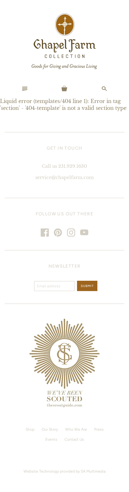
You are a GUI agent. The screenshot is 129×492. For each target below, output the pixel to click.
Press (99, 429)
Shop (30, 429)
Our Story (50, 429)
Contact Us (74, 439)
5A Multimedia (93, 471)
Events (51, 439)
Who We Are (76, 429)
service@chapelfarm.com (64, 177)
